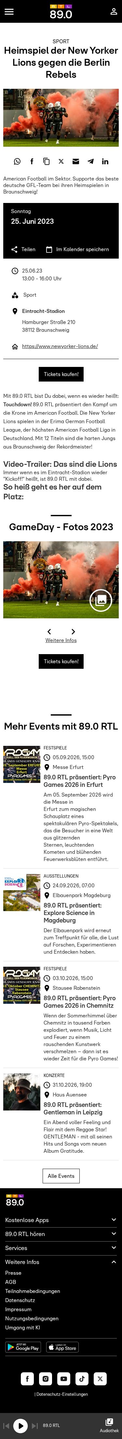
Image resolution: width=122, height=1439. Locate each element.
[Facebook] (27, 1378)
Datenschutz (20, 1300)
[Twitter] (100, 1378)
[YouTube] (63, 1378)
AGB (10, 1282)
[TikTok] (81, 1378)
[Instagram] (45, 1378)
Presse (13, 1273)
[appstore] (62, 1347)
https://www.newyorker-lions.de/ (60, 346)
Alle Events (61, 1176)
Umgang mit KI (22, 1327)
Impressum (18, 1309)
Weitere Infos (61, 640)
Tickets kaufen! (61, 374)
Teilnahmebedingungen (32, 1291)
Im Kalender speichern (82, 249)
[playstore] (23, 1347)
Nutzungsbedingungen (32, 1318)
